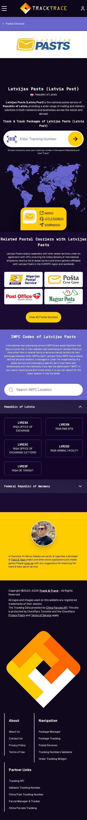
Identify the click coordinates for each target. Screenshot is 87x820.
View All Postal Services (43, 317)
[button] (4, 8)
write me (29, 563)
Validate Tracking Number (24, 787)
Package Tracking (49, 738)
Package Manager (50, 731)
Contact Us (15, 738)
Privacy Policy (16, 615)
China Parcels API (56, 607)
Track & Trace (18, 559)
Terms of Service (41, 615)
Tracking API (16, 781)
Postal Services (48, 745)
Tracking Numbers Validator (55, 752)
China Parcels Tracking (23, 808)
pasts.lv (49, 213)
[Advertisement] (43, 67)
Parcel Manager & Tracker (24, 801)
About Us (14, 731)
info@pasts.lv (52, 224)
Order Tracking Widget (53, 759)
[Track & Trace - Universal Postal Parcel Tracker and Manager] (43, 8)
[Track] (75, 138)
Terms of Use (17, 752)
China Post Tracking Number (26, 794)
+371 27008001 (54, 219)
